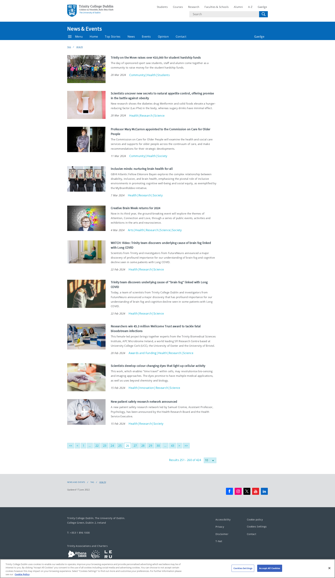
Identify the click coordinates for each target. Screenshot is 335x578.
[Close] (329, 568)
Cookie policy (255, 519)
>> (186, 446)
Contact (181, 36)
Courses (178, 7)
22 (97, 446)
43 (172, 446)
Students (162, 7)
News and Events (76, 482)
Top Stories (112, 36)
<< (70, 446)
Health (79, 47)
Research (193, 7)
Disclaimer (221, 534)
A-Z (250, 7)
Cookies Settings (257, 526)
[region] (167, 568)
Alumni (238, 7)
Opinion (163, 36)
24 (112, 446)
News (131, 36)
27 (135, 446)
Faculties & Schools (216, 7)
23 (104, 446)
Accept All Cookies (269, 568)
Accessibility (222, 519)
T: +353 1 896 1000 (78, 532)
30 (158, 446)
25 (120, 446)
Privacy (219, 526)
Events (146, 36)
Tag (69, 47)
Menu (79, 36)
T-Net (218, 541)
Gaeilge (262, 7)
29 (150, 446)
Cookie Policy (22, 574)
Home (94, 36)
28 (143, 446)
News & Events (84, 28)
